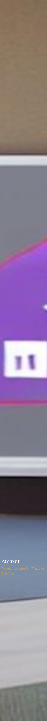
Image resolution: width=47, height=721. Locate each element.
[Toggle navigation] (5, 4)
